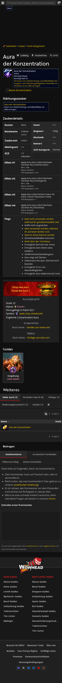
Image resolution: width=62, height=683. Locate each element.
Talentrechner (11, 611)
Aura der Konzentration (20, 427)
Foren (52, 498)
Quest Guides (39, 601)
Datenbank (11, 46)
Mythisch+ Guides (13, 596)
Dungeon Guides (40, 591)
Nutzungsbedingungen (31, 662)
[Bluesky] (28, 668)
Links (55, 55)
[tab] (10, 397)
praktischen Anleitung (26, 484)
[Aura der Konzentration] (5, 427)
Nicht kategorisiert (36, 46)
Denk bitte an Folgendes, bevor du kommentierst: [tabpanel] (31, 508)
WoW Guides (10, 576)
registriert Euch (49, 546)
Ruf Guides (37, 606)
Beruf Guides (10, 601)
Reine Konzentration (20, 90)
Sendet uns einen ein (38, 327)
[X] (23, 668)
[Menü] (3, 3)
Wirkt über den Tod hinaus (37, 241)
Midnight (8, 621)
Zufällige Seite (48, 651)
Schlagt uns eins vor (38, 337)
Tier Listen (9, 616)
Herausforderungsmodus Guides (45, 621)
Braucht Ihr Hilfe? (15, 645)
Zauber (21, 46)
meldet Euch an (32, 546)
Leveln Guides (11, 591)
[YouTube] (38, 668)
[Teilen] (59, 3)
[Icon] (7, 73)
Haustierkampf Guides (44, 611)
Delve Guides (10, 586)
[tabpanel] (31, 425)
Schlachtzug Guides (14, 606)
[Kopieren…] (46, 414)
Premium (17, 656)
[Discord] (18, 668)
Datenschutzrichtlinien (37, 656)
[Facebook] (33, 668)
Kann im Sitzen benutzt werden (40, 234)
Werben (10, 651)
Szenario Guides (40, 616)
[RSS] (44, 668)
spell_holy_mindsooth (31, 313)
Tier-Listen (38, 630)
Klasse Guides (11, 581)
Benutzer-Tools (35, 645)
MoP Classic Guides (42, 576)
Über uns (51, 645)
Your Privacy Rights (27, 651)
